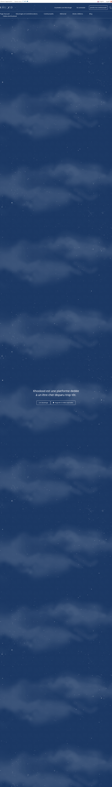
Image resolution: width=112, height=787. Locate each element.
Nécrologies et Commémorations (27, 14)
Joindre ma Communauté (98, 8)
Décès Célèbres (78, 14)
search (110, 7)
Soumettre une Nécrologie (63, 8)
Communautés (49, 14)
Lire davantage (43, 403)
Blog (90, 14)
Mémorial (63, 14)
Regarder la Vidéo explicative (64, 403)
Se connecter (81, 8)
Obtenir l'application (6, 1)
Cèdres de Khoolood (10, 16)
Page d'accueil (5, 14)
